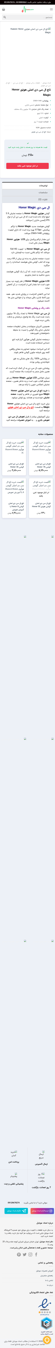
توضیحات (43, 185)
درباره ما (50, 1285)
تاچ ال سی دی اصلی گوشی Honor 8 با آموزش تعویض (16, 506)
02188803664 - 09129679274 (15, 2)
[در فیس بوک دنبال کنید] (36, 1255)
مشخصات (43, 192)
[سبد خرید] (3, 9)
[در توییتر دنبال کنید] (25, 1255)
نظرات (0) (43, 199)
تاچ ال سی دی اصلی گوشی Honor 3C (16, 465)
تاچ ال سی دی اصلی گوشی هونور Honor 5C (41, 505)
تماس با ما (49, 1280)
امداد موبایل (46, 83)
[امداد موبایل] (27, 9)
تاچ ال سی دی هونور (39, 132)
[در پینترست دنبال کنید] (19, 1255)
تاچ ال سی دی (18, 83)
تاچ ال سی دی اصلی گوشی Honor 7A (43, 465)
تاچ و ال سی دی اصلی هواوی (21, 407)
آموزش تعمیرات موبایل (44, 1270)
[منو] (51, 9)
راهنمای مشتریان (46, 1275)
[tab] (27, 185)
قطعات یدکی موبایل (33, 83)
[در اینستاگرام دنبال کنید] (30, 1255)
